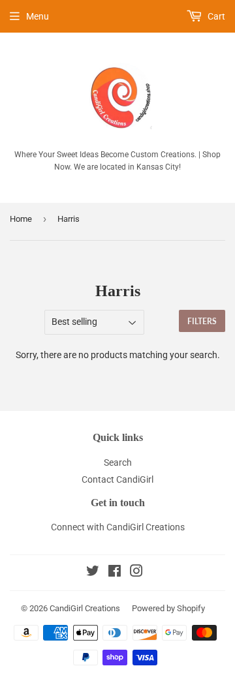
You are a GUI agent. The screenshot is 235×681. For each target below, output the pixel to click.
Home (21, 219)
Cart (215, 16)
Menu (37, 16)
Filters (202, 321)
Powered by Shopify (168, 608)
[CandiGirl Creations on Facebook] (114, 573)
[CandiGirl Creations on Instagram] (136, 573)
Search (118, 462)
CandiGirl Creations (85, 608)
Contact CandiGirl (117, 479)
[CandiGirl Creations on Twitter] (92, 573)
